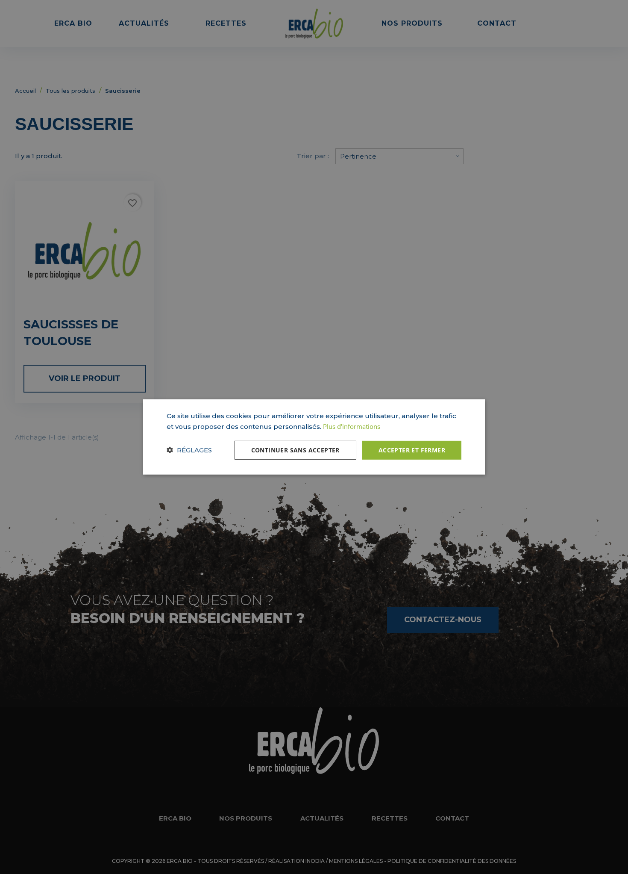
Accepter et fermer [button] (412, 450)
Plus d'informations (351, 426)
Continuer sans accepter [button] (295, 450)
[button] (189, 450)
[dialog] (314, 437)
